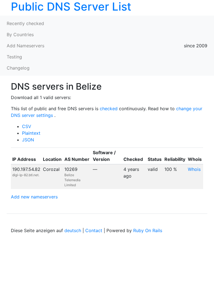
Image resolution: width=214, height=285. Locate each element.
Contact (93, 230)
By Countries (20, 34)
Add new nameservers (34, 197)
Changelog (18, 68)
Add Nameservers (25, 45)
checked (109, 108)
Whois (194, 169)
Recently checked (25, 23)
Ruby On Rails (147, 230)
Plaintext (31, 133)
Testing (14, 57)
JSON (28, 139)
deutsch (72, 230)
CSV (26, 126)
